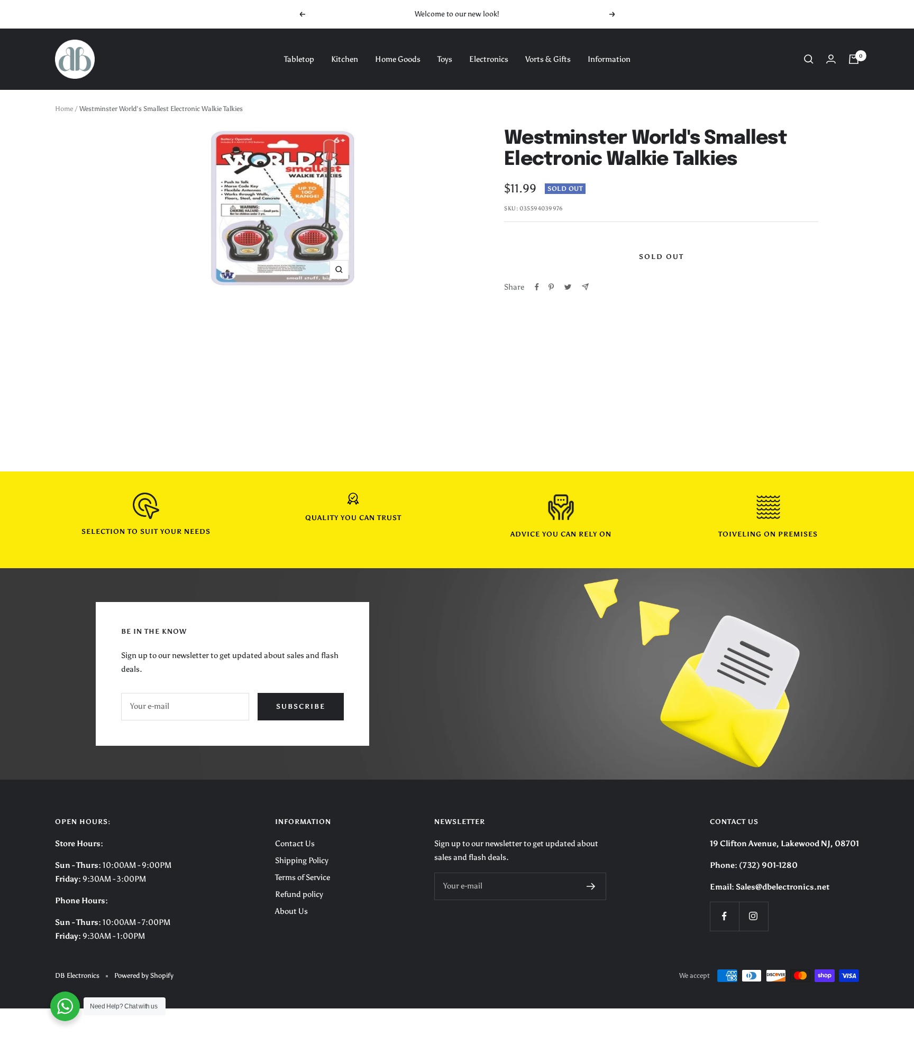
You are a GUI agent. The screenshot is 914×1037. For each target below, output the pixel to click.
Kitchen (344, 59)
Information (609, 59)
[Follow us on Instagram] (753, 916)
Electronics (488, 59)
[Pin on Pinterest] (551, 287)
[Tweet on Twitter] (567, 287)
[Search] (809, 59)
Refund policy (299, 894)
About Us (291, 911)
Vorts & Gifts (548, 59)
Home (64, 109)
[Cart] (853, 59)
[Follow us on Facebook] (724, 916)
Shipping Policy (301, 860)
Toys (444, 59)
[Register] (591, 886)
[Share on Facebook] (537, 287)
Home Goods (398, 59)
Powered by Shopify (143, 975)
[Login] (831, 58)
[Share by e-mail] (585, 286)
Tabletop (299, 59)
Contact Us (295, 843)
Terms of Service (302, 877)
